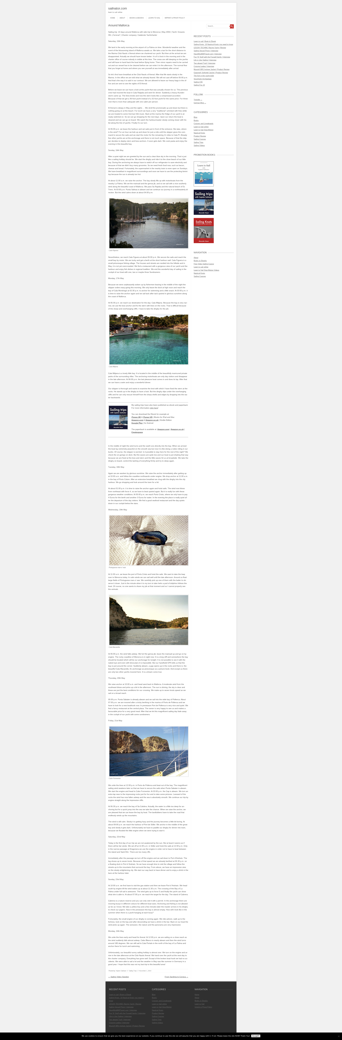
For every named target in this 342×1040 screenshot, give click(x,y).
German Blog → (200, 103)
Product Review (200, 136)
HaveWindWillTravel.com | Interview (207, 54)
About (122, 18)
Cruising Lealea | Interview (204, 66)
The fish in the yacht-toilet (204, 76)
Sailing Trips (133, 971)
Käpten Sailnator (121, 971)
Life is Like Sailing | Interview (205, 60)
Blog (195, 117)
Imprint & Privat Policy (175, 18)
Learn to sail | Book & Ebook (205, 41)
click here (154, 408)
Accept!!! (255, 1036)
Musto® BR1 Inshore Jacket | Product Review (211, 69)
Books (196, 120)
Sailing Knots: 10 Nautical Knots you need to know (213, 44)
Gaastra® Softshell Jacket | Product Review (211, 73)
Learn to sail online (201, 267)
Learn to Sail (154, 18)
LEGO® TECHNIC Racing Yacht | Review (210, 48)
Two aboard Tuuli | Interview (204, 63)
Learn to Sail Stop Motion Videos (206, 270)
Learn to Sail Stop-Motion (203, 130)
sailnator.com (117, 8)
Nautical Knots (199, 133)
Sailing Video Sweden (118, 977)
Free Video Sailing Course (204, 264)
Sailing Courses (200, 139)
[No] (338, 1036)
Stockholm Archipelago (202, 79)
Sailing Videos (199, 145)
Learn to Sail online (201, 127)
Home (112, 18)
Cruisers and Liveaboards (203, 124)
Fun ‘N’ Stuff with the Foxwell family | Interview (212, 57)
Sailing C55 (198, 82)
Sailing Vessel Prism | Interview (206, 51)
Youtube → (198, 100)
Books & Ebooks (137, 18)
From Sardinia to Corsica (176, 977)
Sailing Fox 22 (199, 85)
